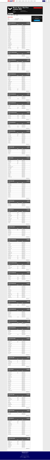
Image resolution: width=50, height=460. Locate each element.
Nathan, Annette (9, 276)
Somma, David (9, 162)
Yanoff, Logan (9, 133)
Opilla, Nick (9, 229)
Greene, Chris (9, 77)
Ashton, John (9, 117)
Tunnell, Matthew (9, 76)
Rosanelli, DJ (9, 221)
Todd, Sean (9, 222)
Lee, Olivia (9, 387)
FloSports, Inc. (26, 453)
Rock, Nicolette (9, 347)
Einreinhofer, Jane (9, 253)
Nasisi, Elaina (9, 350)
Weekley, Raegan (9, 346)
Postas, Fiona (9, 433)
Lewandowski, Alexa (10, 252)
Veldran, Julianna (9, 333)
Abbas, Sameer (9, 82)
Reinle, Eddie (9, 28)
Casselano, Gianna (10, 248)
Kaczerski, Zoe (9, 257)
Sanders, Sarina (9, 256)
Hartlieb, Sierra (9, 251)
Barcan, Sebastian (10, 167)
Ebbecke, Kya (9, 254)
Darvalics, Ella (9, 330)
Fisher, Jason (9, 134)
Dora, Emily (9, 351)
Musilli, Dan (9, 164)
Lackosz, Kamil (9, 219)
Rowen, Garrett (9, 160)
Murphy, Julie (9, 277)
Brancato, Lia (9, 353)
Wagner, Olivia (9, 279)
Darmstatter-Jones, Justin (10, 166)
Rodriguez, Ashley (9, 345)
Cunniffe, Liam (9, 62)
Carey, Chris (9, 169)
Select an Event (17, 18)
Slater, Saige (9, 268)
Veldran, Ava (9, 278)
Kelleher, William (9, 184)
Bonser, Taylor (9, 247)
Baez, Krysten (9, 249)
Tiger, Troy (9, 107)
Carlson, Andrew (9, 48)
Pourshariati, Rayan (10, 81)
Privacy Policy (24, 456)
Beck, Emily (9, 275)
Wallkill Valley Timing (25, 11)
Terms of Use (28, 456)
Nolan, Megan (9, 349)
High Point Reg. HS (23, 25)
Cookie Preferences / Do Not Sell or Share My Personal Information (25, 457)
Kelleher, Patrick (9, 25)
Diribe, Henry (9, 79)
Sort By (8, 18)
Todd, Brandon (9, 27)
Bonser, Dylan (9, 149)
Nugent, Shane (9, 47)
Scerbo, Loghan (9, 96)
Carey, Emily (9, 379)
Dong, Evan (9, 63)
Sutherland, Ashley (10, 265)
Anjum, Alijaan (9, 220)
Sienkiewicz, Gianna (10, 255)
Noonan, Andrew (9, 216)
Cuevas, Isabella (9, 352)
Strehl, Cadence (9, 331)
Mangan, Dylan (9, 118)
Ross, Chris (9, 26)
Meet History (9, 13)
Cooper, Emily (9, 250)
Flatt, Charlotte (9, 388)
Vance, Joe (9, 163)
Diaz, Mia (9, 242)
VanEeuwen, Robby (10, 218)
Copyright (24, 453)
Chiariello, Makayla (10, 361)
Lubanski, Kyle (9, 97)
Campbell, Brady (9, 161)
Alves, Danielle (9, 344)
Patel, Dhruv (9, 152)
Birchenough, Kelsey (10, 343)
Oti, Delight (9, 80)
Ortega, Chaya (9, 244)
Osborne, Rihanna (9, 246)
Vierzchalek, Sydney (10, 267)
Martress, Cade (9, 108)
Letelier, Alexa (9, 364)
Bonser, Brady (9, 203)
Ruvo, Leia (9, 266)
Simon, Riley (9, 245)
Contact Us (22, 456)
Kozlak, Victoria (9, 243)
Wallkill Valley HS (14, 11)
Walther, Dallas (9, 258)
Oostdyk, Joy (9, 348)
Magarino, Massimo (10, 215)
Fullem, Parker (9, 64)
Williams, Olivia (9, 382)
